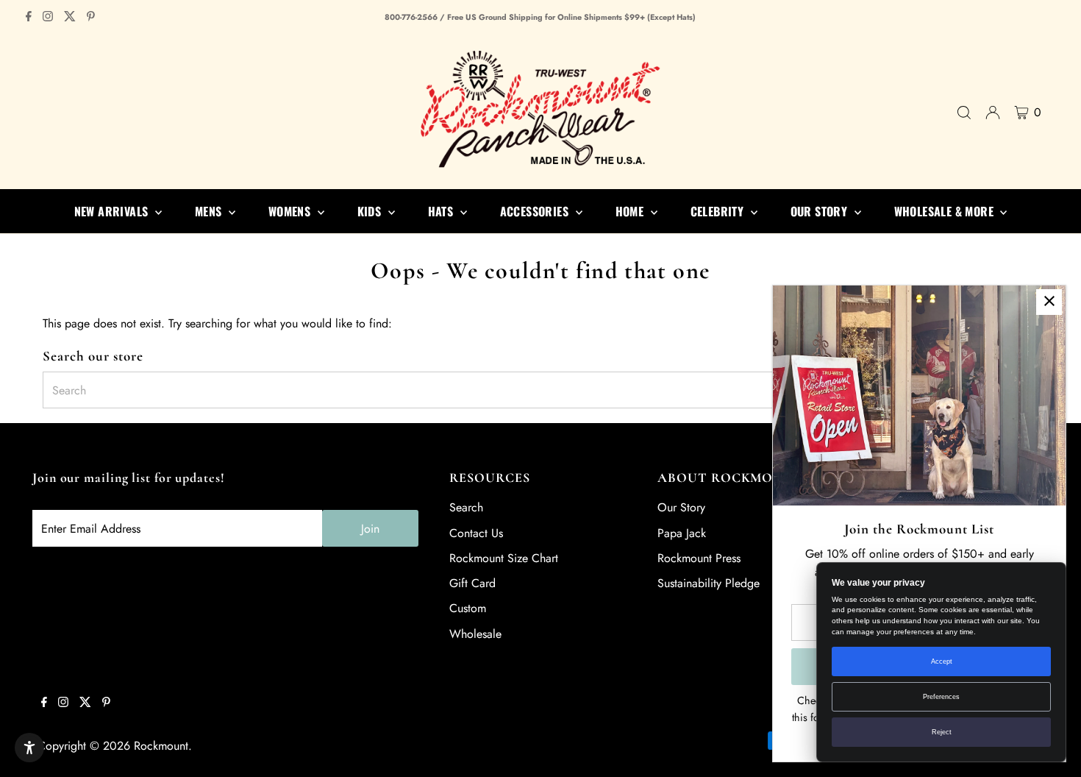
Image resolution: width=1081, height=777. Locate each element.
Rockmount (161, 745)
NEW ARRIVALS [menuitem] (112, 211)
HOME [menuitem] (631, 211)
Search (466, 507)
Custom (467, 608)
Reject (942, 732)
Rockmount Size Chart (503, 558)
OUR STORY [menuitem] (821, 211)
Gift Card (472, 583)
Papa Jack (681, 533)
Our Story (681, 507)
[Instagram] (48, 17)
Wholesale (475, 633)
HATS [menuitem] (442, 211)
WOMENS (291, 211)
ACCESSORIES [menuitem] (536, 211)
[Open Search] (964, 112)
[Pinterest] (91, 17)
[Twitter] (69, 17)
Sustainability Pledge (708, 583)
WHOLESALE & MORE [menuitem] (945, 211)
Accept (941, 661)
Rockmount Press (699, 558)
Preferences (941, 696)
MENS (210, 211)
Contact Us (476, 533)
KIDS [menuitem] (371, 211)
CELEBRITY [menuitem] (719, 211)
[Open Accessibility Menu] (29, 747)
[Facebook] (28, 17)
